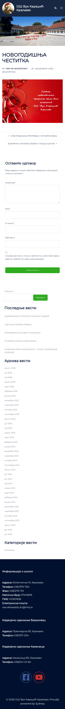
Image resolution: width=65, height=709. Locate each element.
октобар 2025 (11, 410)
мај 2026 (8, 377)
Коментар (10, 183)
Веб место (10, 238)
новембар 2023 (12, 511)
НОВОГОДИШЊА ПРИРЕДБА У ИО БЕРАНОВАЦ (34, 136)
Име (7, 209)
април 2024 (10, 488)
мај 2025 (8, 428)
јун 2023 (8, 534)
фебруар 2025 (11, 442)
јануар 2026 (10, 396)
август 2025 (10, 419)
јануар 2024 (10, 502)
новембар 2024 (12, 456)
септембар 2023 (12, 520)
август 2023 (10, 525)
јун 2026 (8, 373)
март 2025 (9, 437)
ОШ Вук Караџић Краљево (30, 8)
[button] (55, 8)
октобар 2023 (11, 516)
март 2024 (9, 493)
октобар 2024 (11, 460)
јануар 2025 (10, 446)
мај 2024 (8, 483)
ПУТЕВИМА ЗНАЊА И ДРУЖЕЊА (20, 341)
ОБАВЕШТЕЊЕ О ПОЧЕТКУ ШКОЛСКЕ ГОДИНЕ (27, 316)
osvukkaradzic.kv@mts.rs (17, 607)
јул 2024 (8, 474)
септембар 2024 (12, 465)
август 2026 (10, 368)
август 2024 (10, 470)
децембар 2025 (12, 400)
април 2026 (10, 382)
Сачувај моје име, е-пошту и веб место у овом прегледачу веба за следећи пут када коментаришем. (32, 257)
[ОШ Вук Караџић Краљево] (8, 8)
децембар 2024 (12, 451)
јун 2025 (8, 423)
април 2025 (10, 433)
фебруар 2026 (11, 391)
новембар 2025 (12, 405)
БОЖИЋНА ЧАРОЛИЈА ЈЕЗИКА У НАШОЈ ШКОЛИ (31, 143)
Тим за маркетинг (17, 68)
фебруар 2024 (11, 497)
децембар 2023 (12, 506)
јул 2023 (8, 530)
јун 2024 (8, 479)
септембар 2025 (12, 414)
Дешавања (9, 72)
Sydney (40, 703)
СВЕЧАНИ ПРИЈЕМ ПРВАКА (18, 324)
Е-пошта (10, 223)
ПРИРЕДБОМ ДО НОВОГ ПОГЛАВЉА (23, 333)
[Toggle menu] (61, 8)
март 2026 (9, 386)
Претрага (9, 291)
